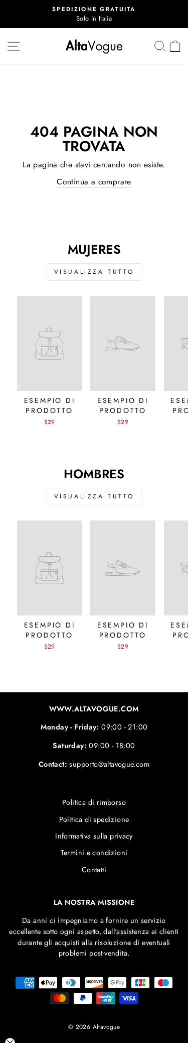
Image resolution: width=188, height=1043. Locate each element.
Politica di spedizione (94, 819)
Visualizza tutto (94, 271)
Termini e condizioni (94, 853)
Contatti (94, 870)
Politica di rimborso (94, 802)
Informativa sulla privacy (94, 836)
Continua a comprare (94, 181)
